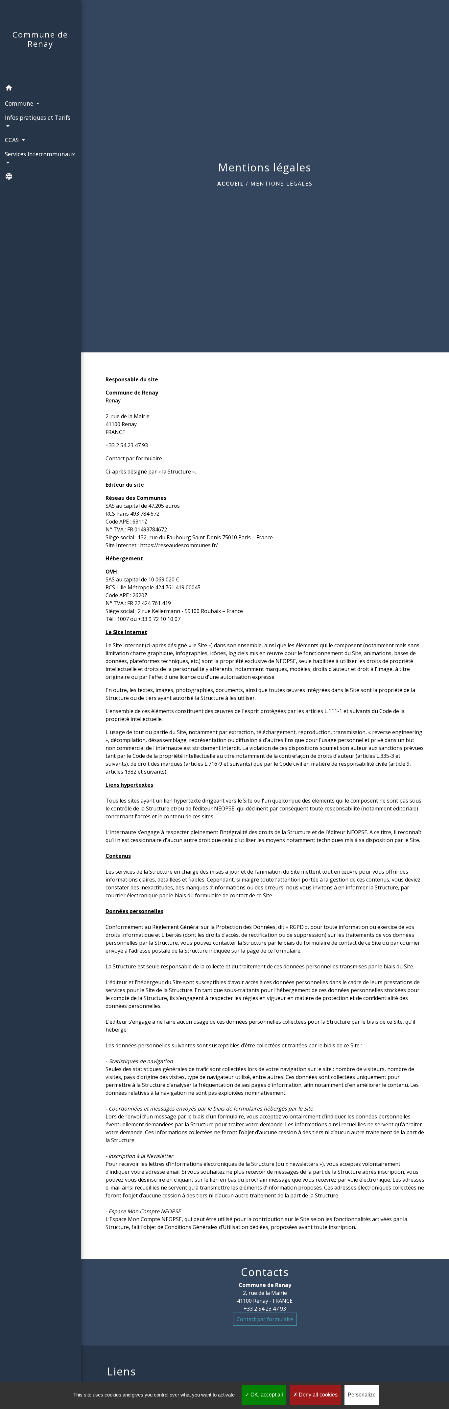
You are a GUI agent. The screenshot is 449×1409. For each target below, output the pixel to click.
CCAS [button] (12, 140)
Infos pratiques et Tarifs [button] (37, 117)
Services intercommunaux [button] (40, 154)
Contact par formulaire (134, 458)
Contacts (265, 1272)
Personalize (362, 1394)
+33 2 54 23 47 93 (127, 445)
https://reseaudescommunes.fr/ (179, 545)
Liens (121, 1371)
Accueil (230, 183)
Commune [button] (20, 103)
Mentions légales (281, 183)
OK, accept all (266, 1394)
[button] (40, 88)
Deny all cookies (317, 1394)
